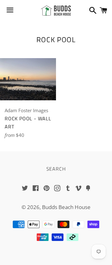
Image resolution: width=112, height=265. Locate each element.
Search (56, 168)
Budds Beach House (66, 207)
